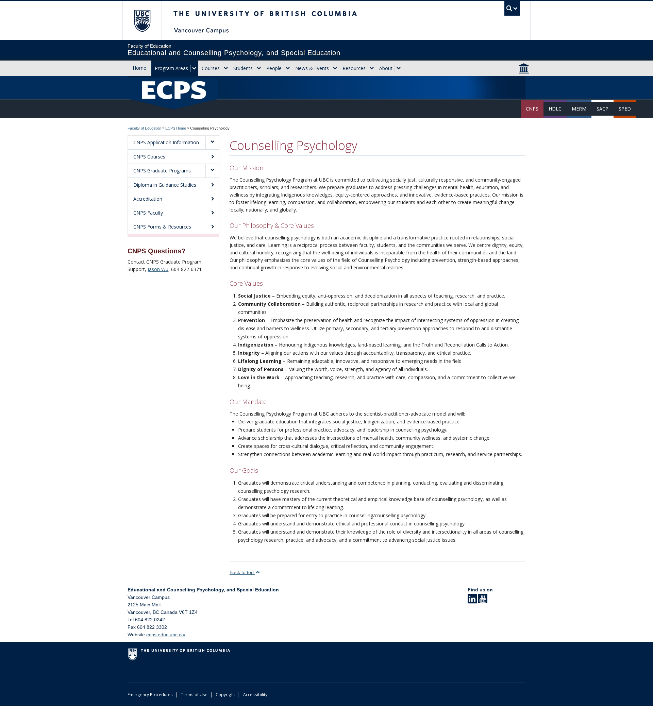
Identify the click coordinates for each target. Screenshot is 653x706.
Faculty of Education (144, 128)
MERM (579, 108)
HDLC (555, 108)
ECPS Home (175, 128)
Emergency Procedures (150, 694)
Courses (211, 68)
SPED (625, 108)
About (385, 68)
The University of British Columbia (142, 20)
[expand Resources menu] (372, 68)
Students (243, 68)
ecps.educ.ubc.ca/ (165, 634)
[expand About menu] (399, 68)
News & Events (312, 68)
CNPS (532, 108)
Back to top (242, 572)
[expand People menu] (288, 68)
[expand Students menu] (259, 68)
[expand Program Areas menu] (194, 68)
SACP (602, 108)
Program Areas (171, 68)
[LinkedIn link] (472, 601)
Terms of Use (194, 694)
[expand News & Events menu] (335, 68)
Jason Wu (158, 269)
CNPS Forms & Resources (162, 226)
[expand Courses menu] (226, 68)
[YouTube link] (482, 601)
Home (139, 68)
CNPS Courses (149, 156)
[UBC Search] (512, 8)
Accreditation (147, 199)
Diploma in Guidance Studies (164, 185)
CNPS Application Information (166, 142)
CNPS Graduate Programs (162, 170)
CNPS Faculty (148, 212)
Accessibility (255, 694)
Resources (354, 68)
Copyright (225, 694)
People (274, 68)
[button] (212, 142)
